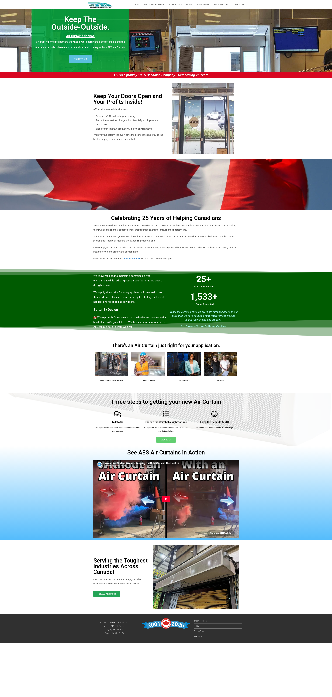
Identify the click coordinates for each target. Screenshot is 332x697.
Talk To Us (198, 636)
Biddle (196, 626)
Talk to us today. (131, 258)
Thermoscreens (201, 621)
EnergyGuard (199, 631)
